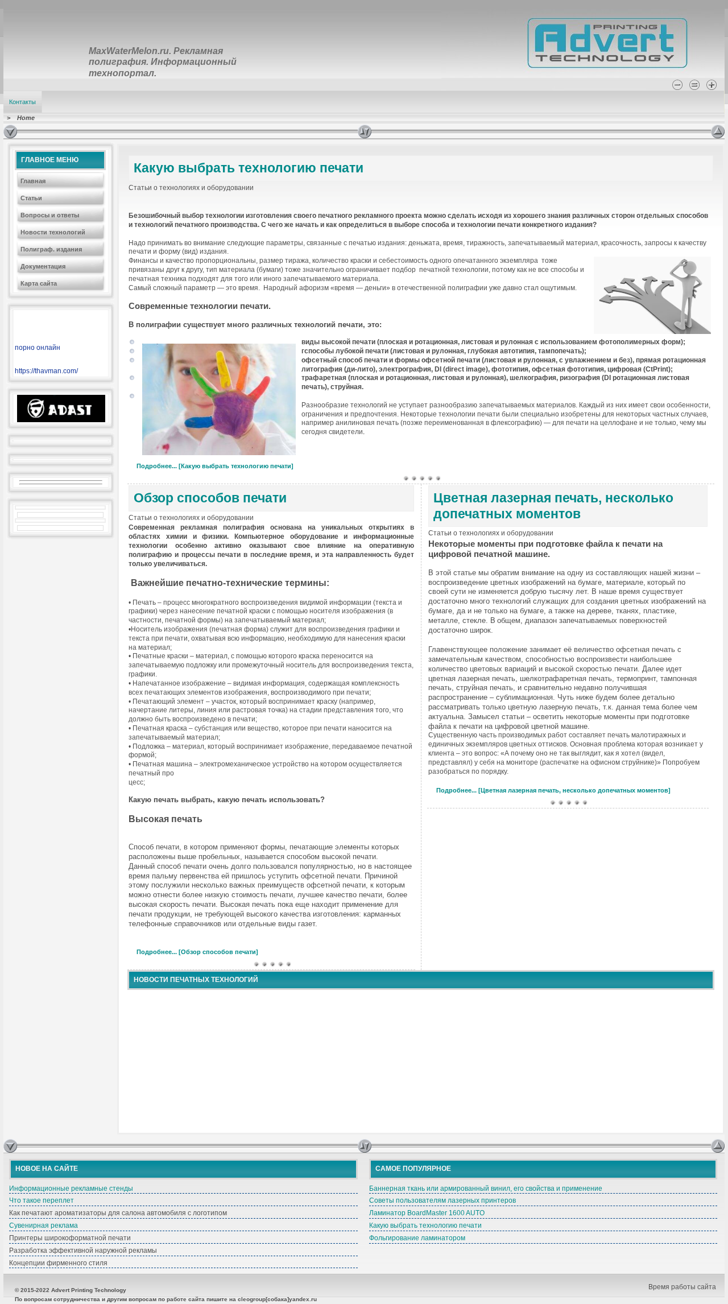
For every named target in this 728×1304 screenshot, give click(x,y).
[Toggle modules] (534, 131)
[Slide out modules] (718, 131)
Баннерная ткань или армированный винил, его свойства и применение (485, 1188)
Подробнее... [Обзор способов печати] (197, 951)
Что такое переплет (41, 1200)
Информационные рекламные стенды (71, 1188)
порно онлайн (37, 348)
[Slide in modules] (10, 131)
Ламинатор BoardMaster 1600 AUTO (427, 1213)
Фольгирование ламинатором (417, 1238)
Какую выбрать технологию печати (248, 167)
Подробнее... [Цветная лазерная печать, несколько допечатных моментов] (553, 790)
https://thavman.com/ (46, 371)
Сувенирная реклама (43, 1225)
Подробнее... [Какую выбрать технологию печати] (214, 466)
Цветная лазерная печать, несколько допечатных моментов (553, 505)
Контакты (22, 101)
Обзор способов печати (210, 497)
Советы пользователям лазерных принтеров (442, 1200)
